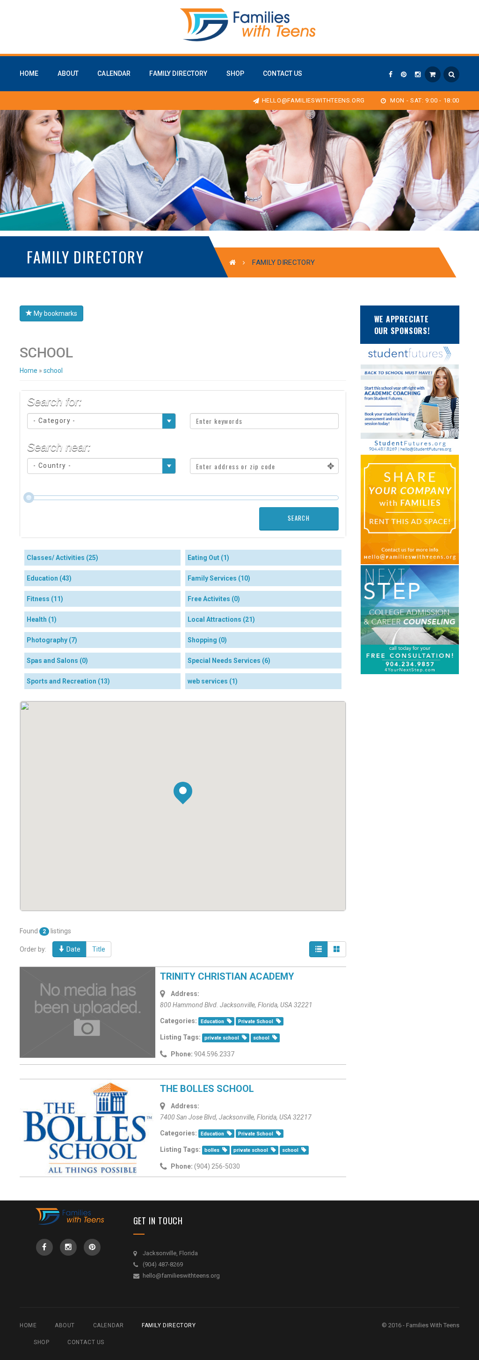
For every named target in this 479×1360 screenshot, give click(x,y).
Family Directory (169, 1325)
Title (98, 949)
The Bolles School (207, 1088)
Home (28, 370)
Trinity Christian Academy (227, 976)
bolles (211, 1150)
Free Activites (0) (214, 599)
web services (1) (213, 681)
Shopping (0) (207, 640)
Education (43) (49, 578)
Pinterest (92, 1247)
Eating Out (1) (208, 557)
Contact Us (85, 1342)
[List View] (318, 949)
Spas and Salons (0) (57, 660)
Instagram (68, 1247)
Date (72, 949)
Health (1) (42, 619)
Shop (41, 1342)
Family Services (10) (219, 578)
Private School (255, 1021)
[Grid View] (336, 949)
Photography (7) (52, 640)
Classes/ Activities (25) (62, 557)
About (65, 1325)
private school (221, 1038)
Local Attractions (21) (221, 619)
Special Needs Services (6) (229, 660)
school (53, 370)
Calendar (108, 1325)
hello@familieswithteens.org (313, 100)
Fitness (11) (45, 599)
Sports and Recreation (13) (68, 681)
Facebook (44, 1247)
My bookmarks (54, 313)
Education (212, 1021)
